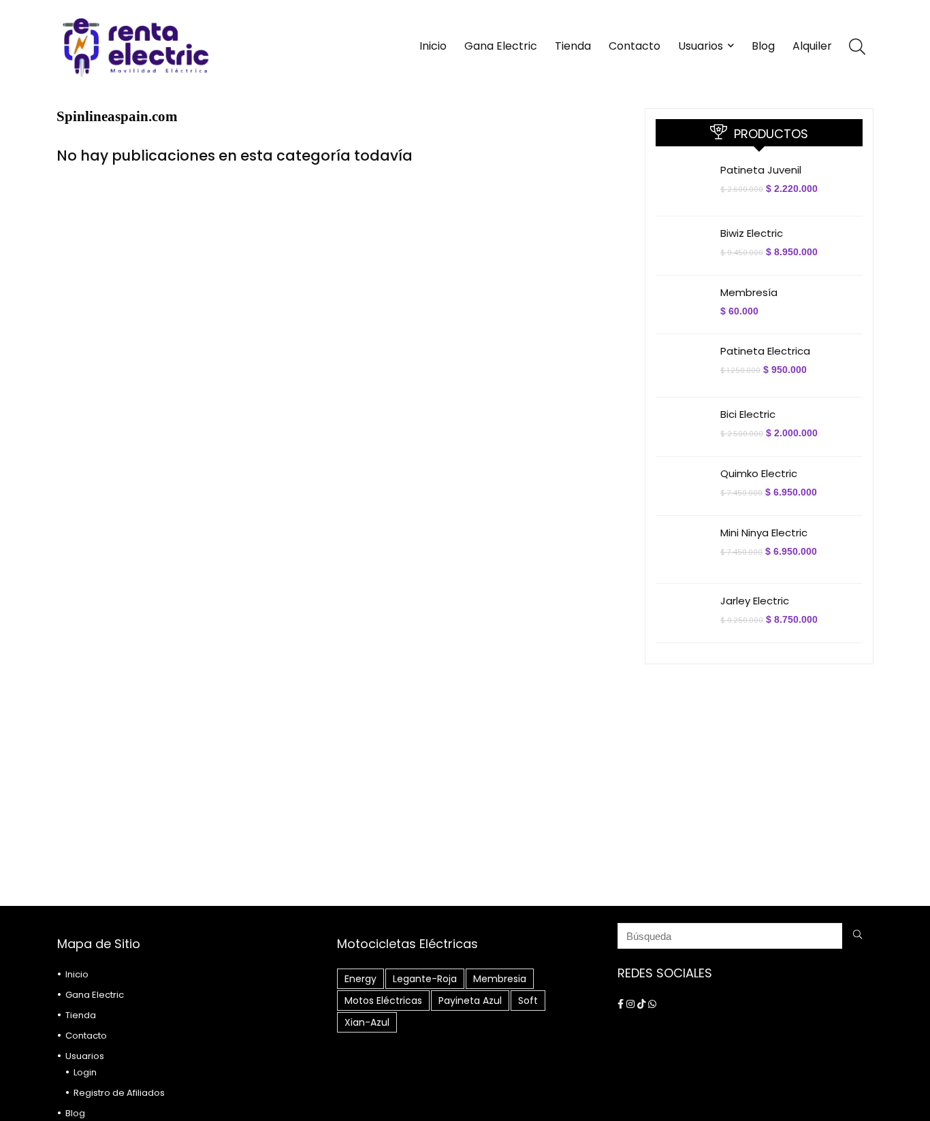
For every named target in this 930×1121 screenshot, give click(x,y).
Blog (763, 46)
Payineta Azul (470, 1000)
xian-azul (366, 1022)
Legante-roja (425, 979)
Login (85, 1072)
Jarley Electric (754, 601)
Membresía (748, 292)
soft (528, 1000)
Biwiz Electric (751, 233)
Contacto (634, 46)
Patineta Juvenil (760, 170)
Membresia (499, 979)
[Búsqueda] (857, 936)
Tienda (573, 46)
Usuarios (700, 46)
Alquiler (812, 46)
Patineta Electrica (765, 351)
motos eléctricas (383, 1000)
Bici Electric (747, 414)
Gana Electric (500, 46)
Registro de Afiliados (119, 1092)
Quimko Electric (758, 473)
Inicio (433, 46)
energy (360, 979)
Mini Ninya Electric (763, 532)
